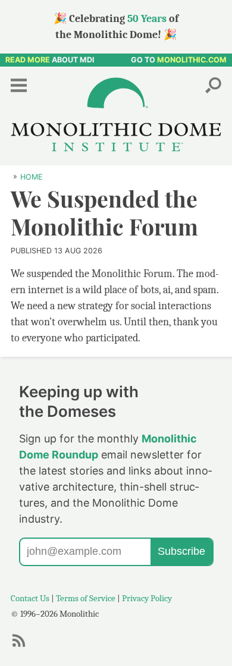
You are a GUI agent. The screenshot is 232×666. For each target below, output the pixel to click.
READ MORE (27, 59)
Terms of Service (85, 598)
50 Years (147, 18)
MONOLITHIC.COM (192, 59)
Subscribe (181, 551)
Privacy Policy (147, 598)
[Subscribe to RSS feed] (22, 645)
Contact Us (30, 598)
